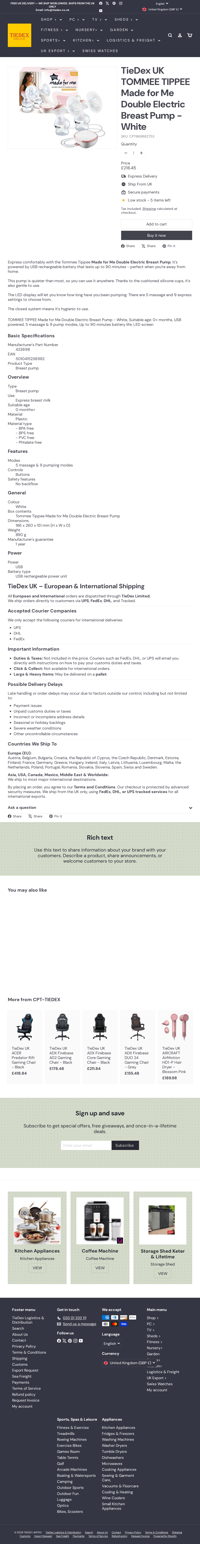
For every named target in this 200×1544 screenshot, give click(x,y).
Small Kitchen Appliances (113, 1506)
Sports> (51, 40)
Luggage (64, 1499)
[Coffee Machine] (99, 1220)
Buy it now (156, 235)
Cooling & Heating (117, 1492)
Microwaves (112, 1463)
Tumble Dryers (114, 1451)
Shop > (50, 19)
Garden (120, 29)
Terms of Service (26, 1388)
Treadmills (66, 1433)
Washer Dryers (114, 1445)
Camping (65, 1481)
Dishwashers (113, 1457)
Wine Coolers (113, 1497)
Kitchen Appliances (118, 1427)
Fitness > (53, 29)
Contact (19, 1340)
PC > (75, 19)
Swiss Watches (100, 51)
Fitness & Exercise (73, 1427)
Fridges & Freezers (118, 1433)
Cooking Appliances (119, 1469)
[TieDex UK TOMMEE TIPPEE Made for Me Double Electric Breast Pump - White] (21, 942)
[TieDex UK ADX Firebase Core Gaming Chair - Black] (100, 1042)
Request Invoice (25, 1400)
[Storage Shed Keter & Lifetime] (162, 1221)
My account (22, 1406)
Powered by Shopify (165, 1536)
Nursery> (87, 29)
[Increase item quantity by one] (141, 153)
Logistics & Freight (132, 40)
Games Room (68, 1451)
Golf (60, 1463)
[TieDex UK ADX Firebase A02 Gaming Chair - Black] (62, 1042)
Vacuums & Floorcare (120, 1486)
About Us (20, 1334)
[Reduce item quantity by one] (125, 153)
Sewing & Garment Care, (118, 1477)
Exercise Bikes (69, 1445)
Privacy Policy (24, 1346)
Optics (63, 1505)
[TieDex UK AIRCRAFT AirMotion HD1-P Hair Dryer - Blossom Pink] (175, 1047)
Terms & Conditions (29, 1352)
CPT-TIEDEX (46, 999)
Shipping (149, 209)
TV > (98, 19)
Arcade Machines (72, 1469)
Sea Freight (21, 1376)
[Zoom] (62, 107)
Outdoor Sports (70, 1487)
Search (18, 1328)
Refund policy (24, 1394)
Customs (20, 1364)
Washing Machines (118, 1439)
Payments (20, 1382)
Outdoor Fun (68, 1493)
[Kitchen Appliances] (37, 1220)
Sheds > (125, 19)
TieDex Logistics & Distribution (28, 1320)
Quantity (129, 144)
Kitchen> (84, 40)
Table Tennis (67, 1457)
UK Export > (56, 51)
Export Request (25, 1370)
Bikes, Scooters (70, 1511)
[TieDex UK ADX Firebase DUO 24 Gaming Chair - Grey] (137, 1044)
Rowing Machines (72, 1439)
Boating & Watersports (76, 1475)
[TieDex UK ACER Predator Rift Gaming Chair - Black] (25, 1044)
